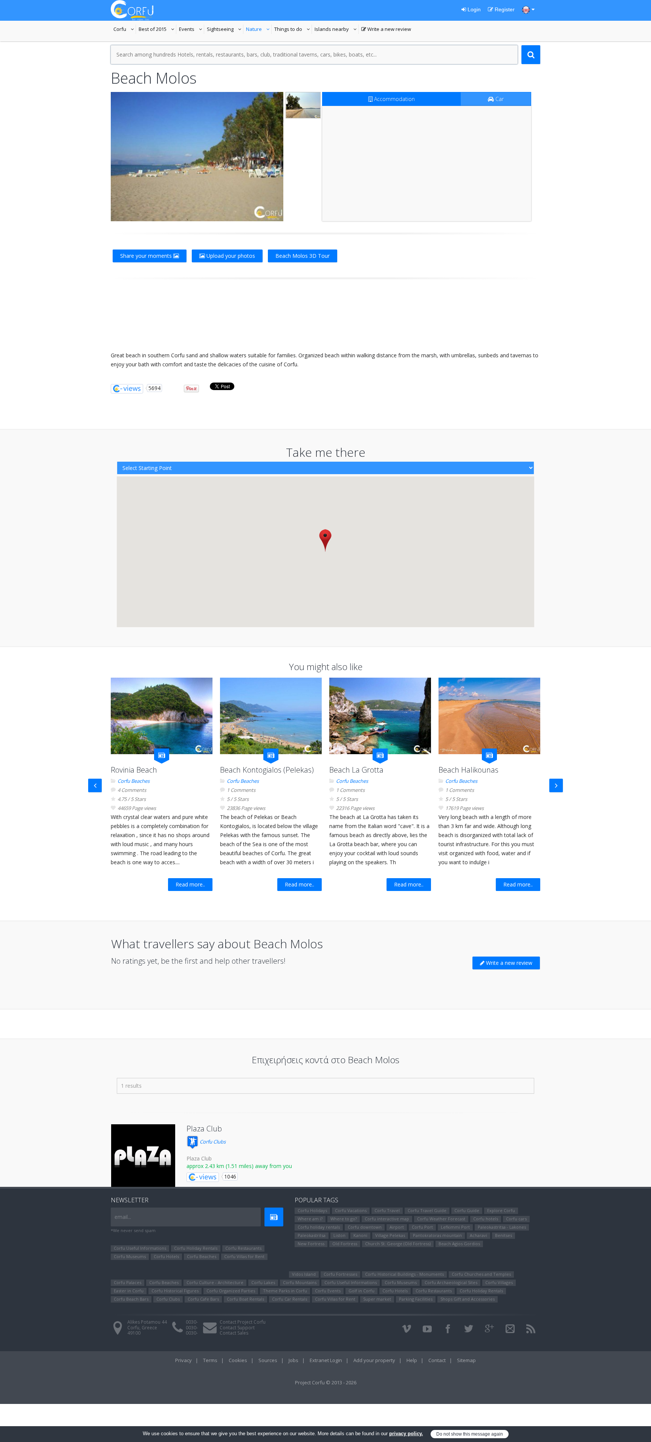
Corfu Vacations (351, 1210)
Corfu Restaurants (243, 1248)
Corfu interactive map (387, 1219)
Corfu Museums (130, 1256)
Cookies (238, 1360)
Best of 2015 (157, 30)
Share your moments (146, 255)
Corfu (124, 30)
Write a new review (386, 30)
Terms (210, 1360)
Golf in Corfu (361, 1291)
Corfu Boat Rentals (245, 1299)
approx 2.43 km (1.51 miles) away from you (239, 1166)
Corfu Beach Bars (131, 1299)
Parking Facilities (415, 1299)
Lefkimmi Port (455, 1227)
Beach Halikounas (468, 770)
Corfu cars (516, 1219)
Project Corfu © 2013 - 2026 (325, 1382)
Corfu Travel (387, 1210)
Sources (267, 1360)
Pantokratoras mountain (437, 1235)
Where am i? (310, 1219)
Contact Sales (234, 1333)
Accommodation (394, 99)
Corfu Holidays (312, 1210)
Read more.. (190, 884)
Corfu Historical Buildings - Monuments (404, 1274)
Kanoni (360, 1235)
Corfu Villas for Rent (244, 1256)
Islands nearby (337, 30)
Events (191, 30)
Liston (339, 1235)
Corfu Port (422, 1227)
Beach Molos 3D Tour (302, 255)
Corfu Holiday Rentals (195, 1248)
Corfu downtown (365, 1227)
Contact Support (237, 1327)
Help (411, 1360)
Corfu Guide (466, 1210)
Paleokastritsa (312, 1235)
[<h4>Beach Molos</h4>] (197, 156)
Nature (259, 30)
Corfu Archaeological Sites (451, 1282)
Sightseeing (225, 30)
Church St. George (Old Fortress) (398, 1243)
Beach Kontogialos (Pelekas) (267, 770)
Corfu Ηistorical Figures (175, 1291)
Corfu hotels (485, 1219)
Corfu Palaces (127, 1282)
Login (473, 9)
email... (123, 1216)
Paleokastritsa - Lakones (502, 1227)
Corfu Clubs (212, 1141)
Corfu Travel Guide (427, 1210)
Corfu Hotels (166, 1256)
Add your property (374, 1360)
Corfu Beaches (134, 781)
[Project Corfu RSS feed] (530, 1329)
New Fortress (311, 1243)
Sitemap (466, 1360)
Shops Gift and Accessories (467, 1299)
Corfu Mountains (299, 1282)
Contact (437, 1360)
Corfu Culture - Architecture (214, 1282)
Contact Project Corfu (243, 1322)
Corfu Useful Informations (140, 1248)
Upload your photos (230, 255)
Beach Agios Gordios (459, 1243)
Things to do (293, 30)
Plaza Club (204, 1129)
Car (499, 99)
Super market (377, 1299)
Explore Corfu (501, 1210)
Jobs (293, 1360)
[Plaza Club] (143, 1156)
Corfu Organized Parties (230, 1291)
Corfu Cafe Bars (203, 1299)
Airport (397, 1227)
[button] (325, 540)
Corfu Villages (499, 1282)
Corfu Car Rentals (289, 1299)
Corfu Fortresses (340, 1274)
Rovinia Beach (134, 770)
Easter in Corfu (129, 1291)
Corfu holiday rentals (319, 1227)
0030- (192, 1322)
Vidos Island (304, 1274)
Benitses (503, 1235)
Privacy (183, 1360)
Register (504, 9)
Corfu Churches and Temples (481, 1274)
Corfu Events (328, 1291)
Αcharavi (478, 1235)
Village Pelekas (390, 1235)
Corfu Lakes (263, 1282)
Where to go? (343, 1219)
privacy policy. (406, 1433)
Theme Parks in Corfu (285, 1291)
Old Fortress (344, 1243)
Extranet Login (326, 1360)
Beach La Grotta (356, 770)
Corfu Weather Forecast (441, 1219)
